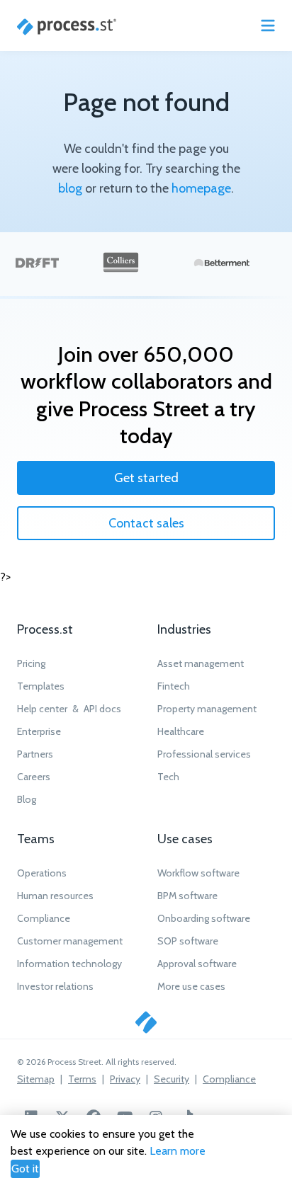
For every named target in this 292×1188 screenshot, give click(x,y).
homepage (201, 188)
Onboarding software (203, 918)
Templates (40, 686)
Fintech (173, 686)
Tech (168, 776)
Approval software (197, 963)
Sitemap (36, 1079)
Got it (25, 1168)
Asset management (200, 663)
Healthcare (180, 731)
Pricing (31, 663)
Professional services (204, 754)
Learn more (178, 1151)
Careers (33, 776)
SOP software (187, 941)
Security (171, 1079)
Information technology (69, 963)
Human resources (55, 895)
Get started (146, 478)
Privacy (125, 1079)
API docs (102, 708)
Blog (26, 799)
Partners (35, 754)
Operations (42, 873)
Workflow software (198, 873)
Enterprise (39, 731)
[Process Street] (66, 26)
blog (70, 188)
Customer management (70, 941)
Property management (207, 708)
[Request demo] (146, 1022)
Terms (82, 1079)
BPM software (187, 895)
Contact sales (146, 523)
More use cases (191, 986)
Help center (42, 708)
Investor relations (55, 986)
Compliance (43, 918)
